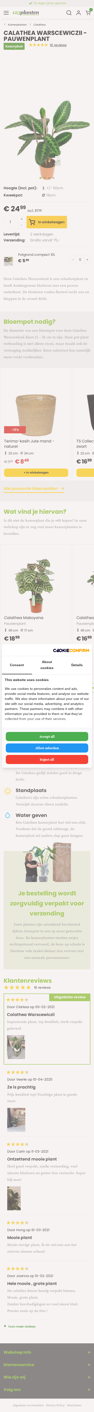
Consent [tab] (17, 665)
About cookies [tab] (47, 665)
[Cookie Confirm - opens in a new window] (71, 650)
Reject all (47, 759)
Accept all (47, 736)
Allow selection (47, 748)
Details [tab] (77, 665)
